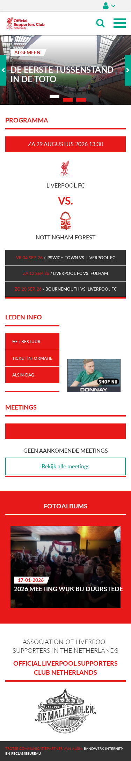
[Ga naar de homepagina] (25, 14)
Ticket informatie (32, 358)
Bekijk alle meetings (65, 466)
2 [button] (68, 100)
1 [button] (54, 96)
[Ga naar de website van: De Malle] (65, 711)
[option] (65, 70)
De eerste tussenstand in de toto (62, 74)
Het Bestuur (26, 341)
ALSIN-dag (23, 375)
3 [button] (81, 100)
